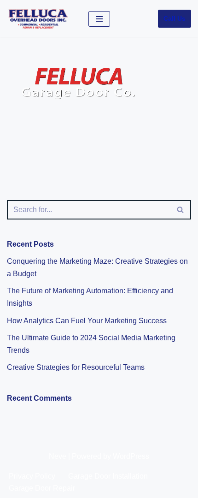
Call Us (174, 18)
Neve (57, 456)
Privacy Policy (32, 476)
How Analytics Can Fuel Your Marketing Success (87, 321)
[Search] (180, 209)
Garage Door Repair (42, 488)
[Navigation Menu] (99, 19)
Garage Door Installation (108, 476)
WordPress (131, 456)
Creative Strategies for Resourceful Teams (76, 367)
